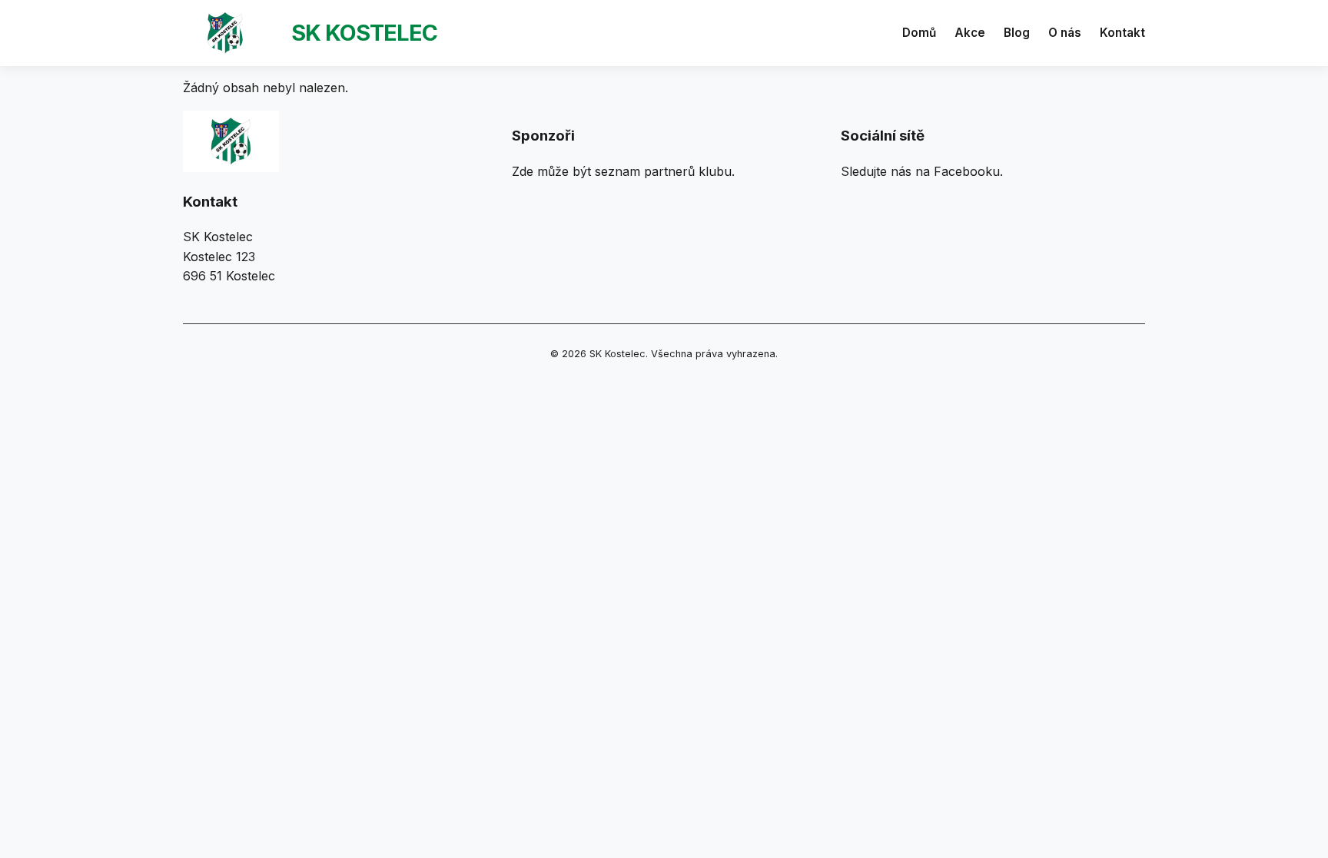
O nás (1064, 32)
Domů (919, 32)
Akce (969, 32)
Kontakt (1122, 32)
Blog (1017, 32)
